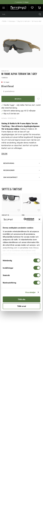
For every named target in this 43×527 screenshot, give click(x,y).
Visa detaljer (30, 292)
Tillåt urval (21, 306)
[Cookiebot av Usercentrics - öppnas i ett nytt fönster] (25, 219)
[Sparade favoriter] (32, 7)
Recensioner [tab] (8, 170)
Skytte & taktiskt (23, 21)
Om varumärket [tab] (10, 177)
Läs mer (4, 153)
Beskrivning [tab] (8, 163)
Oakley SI (4, 71)
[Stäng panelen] (39, 219)
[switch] (36, 268)
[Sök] (40, 14)
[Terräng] (19, 7)
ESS (23, 215)
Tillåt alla (21, 299)
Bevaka (18, 99)
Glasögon (11, 21)
